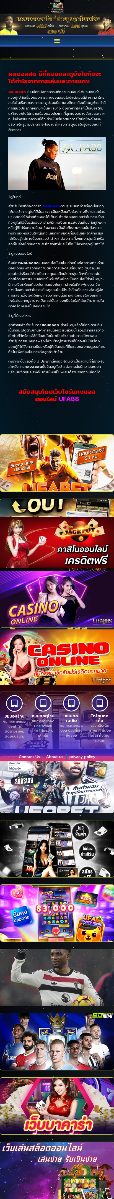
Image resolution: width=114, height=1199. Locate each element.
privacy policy (82, 757)
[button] (57, 40)
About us (54, 757)
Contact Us (29, 757)
